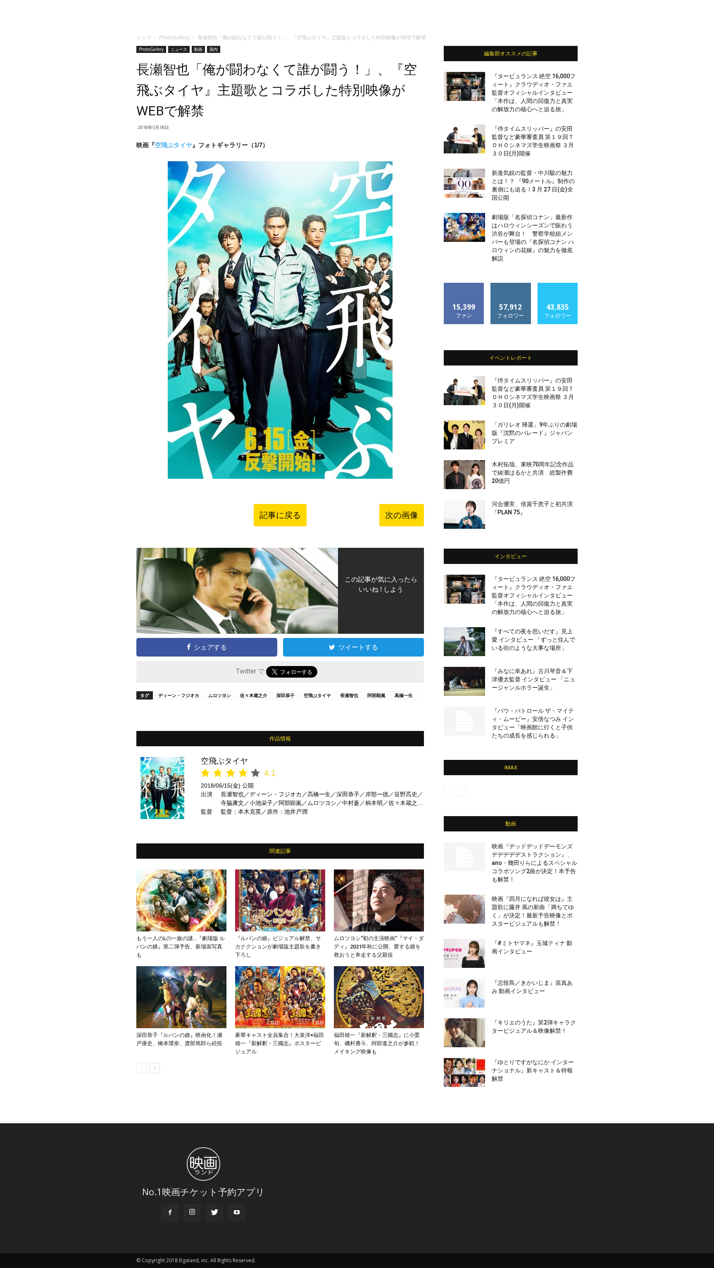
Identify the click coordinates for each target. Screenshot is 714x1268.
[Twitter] (214, 1212)
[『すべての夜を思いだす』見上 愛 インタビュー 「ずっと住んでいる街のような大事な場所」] (464, 641)
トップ (143, 37)
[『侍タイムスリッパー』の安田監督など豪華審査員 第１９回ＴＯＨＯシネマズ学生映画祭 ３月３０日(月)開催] (464, 138)
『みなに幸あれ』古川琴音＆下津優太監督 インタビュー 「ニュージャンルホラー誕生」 (533, 679)
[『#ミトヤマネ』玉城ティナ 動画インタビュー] (464, 953)
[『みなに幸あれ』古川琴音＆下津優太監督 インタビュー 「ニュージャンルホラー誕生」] (464, 681)
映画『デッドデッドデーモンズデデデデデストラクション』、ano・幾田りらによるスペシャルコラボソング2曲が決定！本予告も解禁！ (534, 863)
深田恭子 (285, 695)
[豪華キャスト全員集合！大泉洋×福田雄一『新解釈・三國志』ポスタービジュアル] (280, 997)
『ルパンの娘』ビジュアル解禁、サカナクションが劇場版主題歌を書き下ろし (278, 946)
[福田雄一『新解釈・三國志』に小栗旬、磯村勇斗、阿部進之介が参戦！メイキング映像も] (379, 997)
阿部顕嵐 (376, 695)
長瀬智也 (349, 695)
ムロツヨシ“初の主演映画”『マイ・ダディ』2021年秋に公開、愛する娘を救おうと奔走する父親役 (379, 946)
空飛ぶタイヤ (173, 144)
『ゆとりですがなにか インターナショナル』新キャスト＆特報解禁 (533, 1070)
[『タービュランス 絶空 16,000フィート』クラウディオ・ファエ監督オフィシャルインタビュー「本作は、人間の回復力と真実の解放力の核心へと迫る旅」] (464, 86)
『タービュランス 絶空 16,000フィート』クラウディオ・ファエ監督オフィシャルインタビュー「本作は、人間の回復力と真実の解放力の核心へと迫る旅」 (534, 92)
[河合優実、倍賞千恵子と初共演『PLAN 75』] (464, 514)
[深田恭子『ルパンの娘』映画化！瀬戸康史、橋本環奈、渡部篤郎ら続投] (181, 997)
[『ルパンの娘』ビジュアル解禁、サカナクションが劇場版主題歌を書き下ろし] (280, 900)
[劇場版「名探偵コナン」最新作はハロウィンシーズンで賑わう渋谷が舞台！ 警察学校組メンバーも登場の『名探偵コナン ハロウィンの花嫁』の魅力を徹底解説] (464, 227)
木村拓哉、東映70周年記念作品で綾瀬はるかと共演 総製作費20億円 (533, 472)
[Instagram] (192, 1212)
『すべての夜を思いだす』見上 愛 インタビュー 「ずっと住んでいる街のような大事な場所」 (533, 639)
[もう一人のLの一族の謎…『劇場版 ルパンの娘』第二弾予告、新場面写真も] (181, 900)
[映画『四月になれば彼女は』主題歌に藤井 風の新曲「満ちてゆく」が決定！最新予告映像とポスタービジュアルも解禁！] (464, 909)
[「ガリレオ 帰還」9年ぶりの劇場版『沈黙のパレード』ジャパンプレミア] (464, 434)
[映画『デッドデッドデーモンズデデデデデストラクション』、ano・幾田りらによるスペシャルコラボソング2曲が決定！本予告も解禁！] (464, 856)
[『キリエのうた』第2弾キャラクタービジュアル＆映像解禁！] (464, 1032)
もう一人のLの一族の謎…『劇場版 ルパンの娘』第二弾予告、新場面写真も (180, 946)
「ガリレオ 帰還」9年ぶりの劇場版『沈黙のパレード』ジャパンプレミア (534, 432)
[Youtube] (236, 1212)
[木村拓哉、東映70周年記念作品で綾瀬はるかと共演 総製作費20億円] (464, 474)
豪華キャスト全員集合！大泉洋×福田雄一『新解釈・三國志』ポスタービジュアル (279, 1043)
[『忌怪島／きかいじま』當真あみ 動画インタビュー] (464, 993)
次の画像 (401, 515)
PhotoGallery (174, 37)
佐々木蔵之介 (253, 695)
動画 (198, 49)
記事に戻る (280, 515)
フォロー (511, 286)
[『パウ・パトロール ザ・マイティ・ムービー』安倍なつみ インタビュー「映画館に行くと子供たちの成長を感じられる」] (464, 721)
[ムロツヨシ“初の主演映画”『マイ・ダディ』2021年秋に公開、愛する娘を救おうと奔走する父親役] (379, 900)
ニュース (179, 49)
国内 (213, 49)
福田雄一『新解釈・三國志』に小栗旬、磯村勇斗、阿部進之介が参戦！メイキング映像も (377, 1043)
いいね (464, 286)
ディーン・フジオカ (178, 695)
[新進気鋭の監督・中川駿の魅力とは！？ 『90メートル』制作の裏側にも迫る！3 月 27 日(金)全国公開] (464, 183)
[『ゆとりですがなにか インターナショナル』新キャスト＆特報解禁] (464, 1072)
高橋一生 (404, 695)
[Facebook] (170, 1212)
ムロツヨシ (219, 695)
